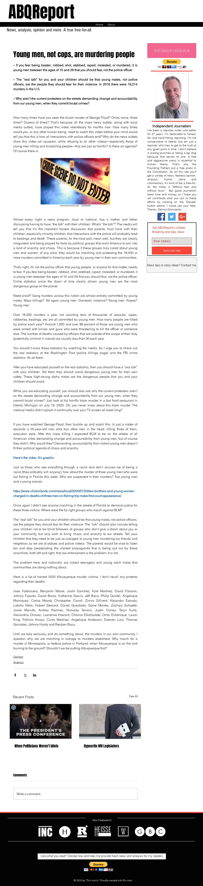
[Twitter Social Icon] (172, 217)
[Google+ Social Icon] (182, 217)
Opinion (18, 656)
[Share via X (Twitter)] (25, 675)
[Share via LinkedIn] (34, 675)
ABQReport (41, 12)
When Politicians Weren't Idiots (36, 746)
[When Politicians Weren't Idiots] (41, 721)
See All (133, 696)
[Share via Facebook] (15, 675)
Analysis (18, 662)
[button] (171, 50)
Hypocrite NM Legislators (101, 746)
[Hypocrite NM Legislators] (110, 721)
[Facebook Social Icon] (161, 217)
